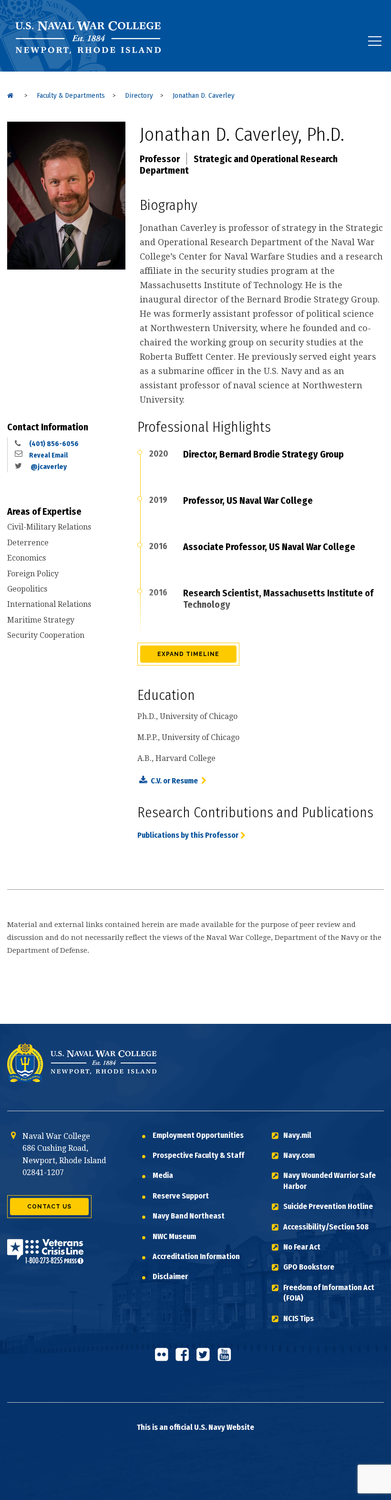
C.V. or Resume (175, 780)
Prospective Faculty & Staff (198, 1155)
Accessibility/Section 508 (326, 1226)
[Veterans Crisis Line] (45, 1257)
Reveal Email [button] (48, 455)
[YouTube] (227, 1358)
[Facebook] (185, 1358)
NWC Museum (174, 1236)
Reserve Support (181, 1195)
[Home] (10, 95)
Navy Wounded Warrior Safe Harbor (329, 1180)
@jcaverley (48, 466)
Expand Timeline (188, 654)
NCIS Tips (298, 1318)
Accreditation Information (196, 1256)
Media (163, 1175)
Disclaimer (170, 1276)
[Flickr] (164, 1358)
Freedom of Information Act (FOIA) (328, 1292)
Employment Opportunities (198, 1135)
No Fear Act (301, 1246)
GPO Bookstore (308, 1266)
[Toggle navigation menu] (374, 41)
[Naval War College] (90, 71)
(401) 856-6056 (54, 443)
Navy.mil (297, 1135)
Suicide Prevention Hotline (328, 1206)
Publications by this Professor (187, 835)
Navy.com (299, 1155)
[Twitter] (206, 1358)
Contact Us (49, 1206)
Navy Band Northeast (189, 1215)
